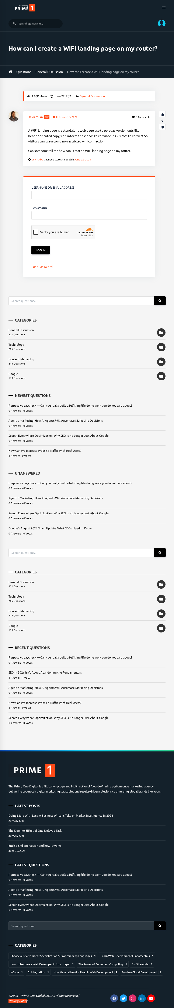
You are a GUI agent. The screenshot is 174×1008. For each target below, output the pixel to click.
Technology (16, 344)
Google (13, 374)
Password (39, 208)
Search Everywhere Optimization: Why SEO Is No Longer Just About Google (58, 435)
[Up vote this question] (162, 114)
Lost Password (42, 267)
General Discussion (49, 72)
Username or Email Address (52, 187)
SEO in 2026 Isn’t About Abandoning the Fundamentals (45, 672)
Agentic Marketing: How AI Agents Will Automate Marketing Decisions (55, 420)
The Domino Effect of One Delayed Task (35, 830)
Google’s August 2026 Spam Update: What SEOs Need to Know (50, 528)
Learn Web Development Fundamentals (127, 956)
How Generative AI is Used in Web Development (85, 972)
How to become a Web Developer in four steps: (42, 964)
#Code (16, 972)
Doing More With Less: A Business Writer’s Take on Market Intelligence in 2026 (60, 815)
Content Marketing (21, 359)
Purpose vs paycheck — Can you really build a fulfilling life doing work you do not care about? (70, 405)
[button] (160, 23)
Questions (23, 72)
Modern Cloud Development (141, 972)
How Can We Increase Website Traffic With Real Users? (44, 450)
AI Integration (38, 972)
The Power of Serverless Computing (103, 964)
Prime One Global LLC (35, 995)
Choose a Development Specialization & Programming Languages (53, 956)
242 (47, 117)
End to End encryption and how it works (34, 845)
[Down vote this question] (162, 127)
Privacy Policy (17, 1001)
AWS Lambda (142, 964)
